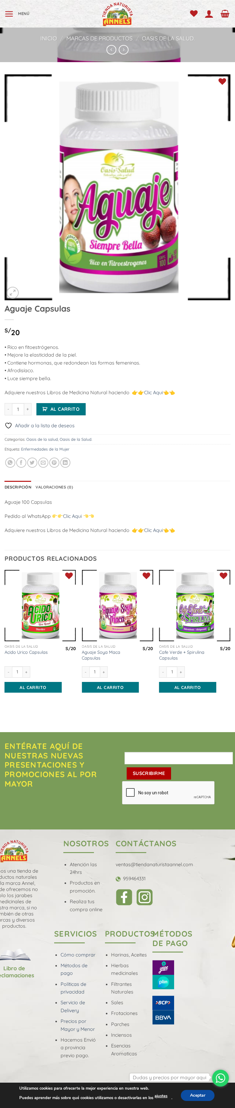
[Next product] (111, 49)
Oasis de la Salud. (168, 38)
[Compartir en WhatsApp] (10, 463)
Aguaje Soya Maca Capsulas (101, 655)
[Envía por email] (43, 463)
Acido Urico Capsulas (26, 652)
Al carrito (65, 409)
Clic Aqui (153, 392)
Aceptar (197, 1095)
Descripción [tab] (18, 487)
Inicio (48, 38)
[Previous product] (123, 49)
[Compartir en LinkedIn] (65, 463)
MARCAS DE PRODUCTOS (99, 38)
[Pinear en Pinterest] (54, 463)
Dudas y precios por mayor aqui (169, 1077)
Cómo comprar (78, 955)
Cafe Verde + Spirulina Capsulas (181, 655)
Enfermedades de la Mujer (45, 449)
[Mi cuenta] (210, 13)
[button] (17, 13)
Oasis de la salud (42, 439)
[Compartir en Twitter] (32, 463)
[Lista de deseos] (195, 13)
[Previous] (4, 639)
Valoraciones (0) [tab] (54, 487)
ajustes (161, 1096)
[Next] (230, 639)
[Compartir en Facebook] (21, 463)
